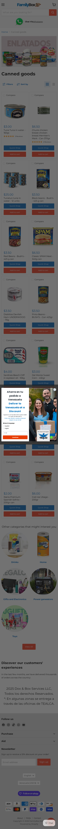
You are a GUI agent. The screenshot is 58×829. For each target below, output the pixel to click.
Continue (15, 437)
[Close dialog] (54, 389)
